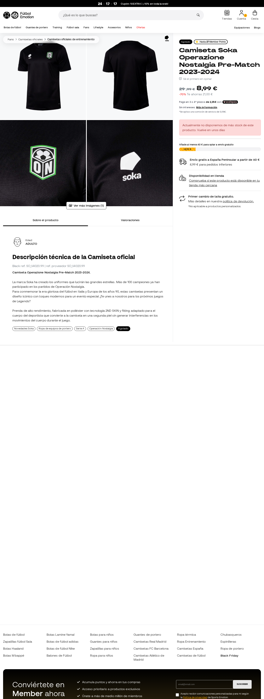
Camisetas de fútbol (191, 655)
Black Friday (229, 655)
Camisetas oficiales (30, 39)
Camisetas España (190, 648)
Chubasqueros (231, 634)
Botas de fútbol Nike (61, 648)
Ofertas (140, 27)
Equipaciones (242, 27)
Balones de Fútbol (59, 655)
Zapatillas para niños (104, 648)
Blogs (257, 27)
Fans (86, 27)
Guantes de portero (37, 27)
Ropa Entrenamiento (191, 641)
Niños (128, 27)
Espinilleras (228, 641)
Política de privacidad (195, 697)
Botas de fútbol (12, 27)
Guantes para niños (103, 641)
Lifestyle (98, 27)
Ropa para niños (101, 655)
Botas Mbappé (13, 655)
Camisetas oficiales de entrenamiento (71, 39)
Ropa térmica (186, 634)
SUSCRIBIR (242, 684)
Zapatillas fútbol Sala (17, 641)
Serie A (80, 328)
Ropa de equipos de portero (55, 328)
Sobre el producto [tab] (45, 220)
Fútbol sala (73, 27)
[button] (220, 180)
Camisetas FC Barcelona (151, 648)
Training (57, 27)
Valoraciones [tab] (130, 220)
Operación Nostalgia (101, 328)
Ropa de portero (232, 648)
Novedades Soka (24, 328)
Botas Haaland (13, 648)
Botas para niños (102, 634)
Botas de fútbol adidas (62, 641)
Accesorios (114, 27)
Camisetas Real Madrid (150, 641)
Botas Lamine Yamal (60, 634)
